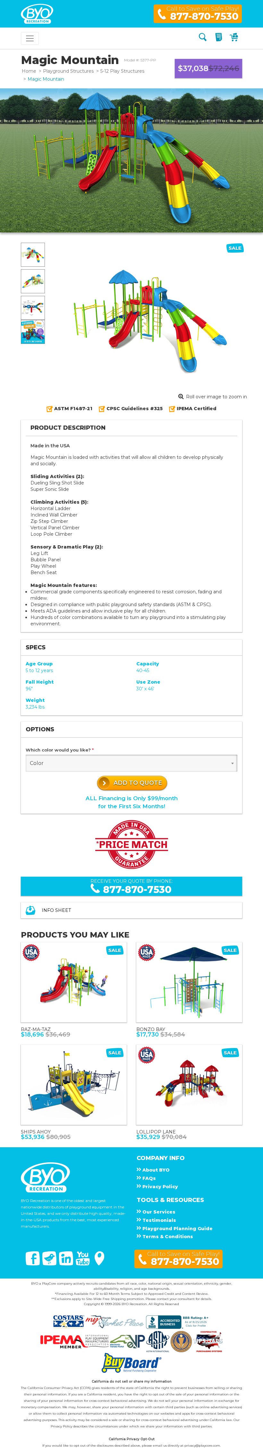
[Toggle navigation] (30, 38)
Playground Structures (68, 71)
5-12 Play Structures (122, 71)
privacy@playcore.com (202, 1445)
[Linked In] (66, 1264)
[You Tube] (83, 1264)
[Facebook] (33, 1264)
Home (29, 71)
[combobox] (131, 763)
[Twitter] (50, 1264)
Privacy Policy (61, 1426)
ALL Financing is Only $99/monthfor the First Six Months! (132, 802)
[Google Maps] (99, 1264)
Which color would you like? (60, 749)
